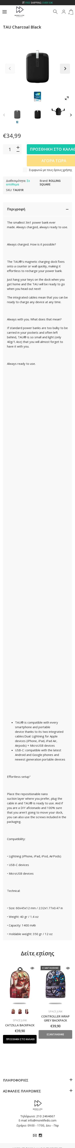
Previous (10, 69)
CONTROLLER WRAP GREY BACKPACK (55, 1018)
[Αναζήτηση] (56, 11)
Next (65, 69)
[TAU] (17, 114)
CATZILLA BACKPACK (19, 1025)
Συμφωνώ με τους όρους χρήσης (50, 170)
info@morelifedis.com (42, 1120)
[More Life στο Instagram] (40, 1135)
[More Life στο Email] (35, 1135)
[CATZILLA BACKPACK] (20, 985)
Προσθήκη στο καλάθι (20, 1039)
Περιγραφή (16, 209)
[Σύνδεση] (64, 11)
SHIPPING (39, 2)
